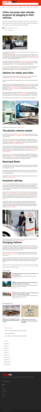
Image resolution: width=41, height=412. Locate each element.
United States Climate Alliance (26, 61)
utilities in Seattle (6, 253)
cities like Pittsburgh (11, 252)
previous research (21, 93)
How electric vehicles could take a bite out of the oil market (15, 330)
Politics (31, 7)
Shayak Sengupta (20, 66)
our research (13, 156)
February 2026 (7, 357)
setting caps (28, 76)
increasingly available (11, 177)
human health (11, 167)
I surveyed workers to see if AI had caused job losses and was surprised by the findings (29, 321)
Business (11, 7)
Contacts (4, 405)
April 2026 (7, 352)
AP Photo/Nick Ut (11, 53)
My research (5, 66)
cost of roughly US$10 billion (17, 143)
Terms (3, 401)
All (2, 386)
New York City (16, 135)
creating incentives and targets (15, 77)
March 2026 (7, 355)
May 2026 (6, 350)
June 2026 (7, 348)
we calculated (29, 193)
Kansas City (13, 253)
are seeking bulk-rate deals (11, 140)
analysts (7, 154)
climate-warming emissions (15, 88)
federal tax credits (11, 206)
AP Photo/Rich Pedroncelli (20, 240)
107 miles (22, 171)
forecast (10, 154)
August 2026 (7, 343)
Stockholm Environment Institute (31, 148)
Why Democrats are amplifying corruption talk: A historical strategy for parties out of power (11, 320)
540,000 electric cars (17, 134)
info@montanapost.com (6, 381)
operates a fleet (28, 184)
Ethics (25, 7)
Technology (36, 7)
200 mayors (14, 64)
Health (28, 7)
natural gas (24, 92)
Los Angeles (23, 135)
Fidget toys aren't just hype (10, 333)
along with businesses (32, 57)
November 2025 (8, 364)
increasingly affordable (13, 87)
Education (15, 7)
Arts (8, 7)
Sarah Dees (15, 277)
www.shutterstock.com (20, 127)
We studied (4, 184)
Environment (21, 7)
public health (15, 69)
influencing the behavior (30, 84)
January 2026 (7, 359)
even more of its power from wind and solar (14, 193)
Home (3, 7)
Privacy (3, 403)
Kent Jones (15, 298)
